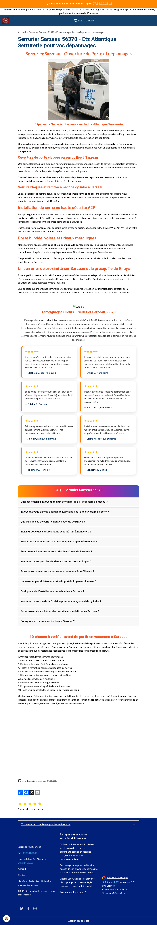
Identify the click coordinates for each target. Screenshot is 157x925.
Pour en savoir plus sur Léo (73, 892)
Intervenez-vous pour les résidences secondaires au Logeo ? (56, 561)
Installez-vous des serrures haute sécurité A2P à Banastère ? (56, 531)
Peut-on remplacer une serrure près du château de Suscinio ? (56, 551)
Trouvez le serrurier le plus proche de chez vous (45, 824)
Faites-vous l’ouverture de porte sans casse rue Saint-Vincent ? (57, 571)
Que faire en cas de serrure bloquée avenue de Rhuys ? (53, 521)
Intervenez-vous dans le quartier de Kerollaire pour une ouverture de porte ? (65, 511)
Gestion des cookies (78, 920)
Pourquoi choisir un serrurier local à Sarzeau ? (48, 621)
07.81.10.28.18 (85, 20)
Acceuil (22, 868)
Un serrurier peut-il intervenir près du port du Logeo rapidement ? (59, 581)
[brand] (6, 20)
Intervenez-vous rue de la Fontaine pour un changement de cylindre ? (61, 601)
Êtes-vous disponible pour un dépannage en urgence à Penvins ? (59, 541)
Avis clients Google (117, 877)
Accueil (22, 32)
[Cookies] (6, 918)
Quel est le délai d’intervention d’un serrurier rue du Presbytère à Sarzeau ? (64, 501)
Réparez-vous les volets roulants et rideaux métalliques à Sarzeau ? (60, 611)
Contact (22, 874)
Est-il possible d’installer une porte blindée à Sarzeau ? (52, 591)
